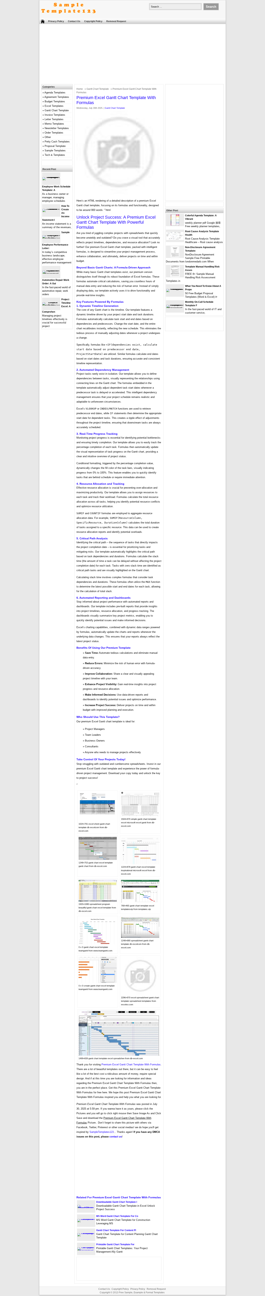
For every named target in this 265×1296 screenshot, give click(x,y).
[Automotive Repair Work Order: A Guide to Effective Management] (51, 273)
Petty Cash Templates (57, 141)
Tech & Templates (55, 154)
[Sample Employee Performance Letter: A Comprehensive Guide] (51, 238)
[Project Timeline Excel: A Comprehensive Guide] (51, 305)
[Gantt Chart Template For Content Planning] (86, 1233)
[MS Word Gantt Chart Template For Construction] (86, 1219)
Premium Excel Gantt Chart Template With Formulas (131, 1064)
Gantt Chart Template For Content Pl (116, 1230)
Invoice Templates (55, 114)
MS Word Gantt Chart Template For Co (117, 1216)
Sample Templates (55, 150)
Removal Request (116, 21)
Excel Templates (54, 105)
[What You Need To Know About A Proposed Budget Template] (175, 288)
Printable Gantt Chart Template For (115, 1244)
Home (79, 89)
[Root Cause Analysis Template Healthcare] (175, 239)
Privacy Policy (56, 21)
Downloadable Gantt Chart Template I (116, 1202)
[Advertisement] (132, 55)
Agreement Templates (56, 97)
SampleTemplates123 (101, 1131)
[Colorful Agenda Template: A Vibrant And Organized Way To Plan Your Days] (175, 224)
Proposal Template (55, 146)
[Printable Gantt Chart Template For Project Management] (86, 1250)
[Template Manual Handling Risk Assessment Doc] (175, 276)
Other (48, 137)
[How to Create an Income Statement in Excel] (51, 208)
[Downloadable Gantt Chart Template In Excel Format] (86, 1207)
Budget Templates (55, 101)
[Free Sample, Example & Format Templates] (68, 16)
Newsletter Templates (57, 128)
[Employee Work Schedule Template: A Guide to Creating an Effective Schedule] (51, 177)
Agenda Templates (54, 92)
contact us (115, 1136)
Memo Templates (54, 123)
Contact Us (74, 21)
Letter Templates (54, 119)
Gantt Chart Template (98, 89)
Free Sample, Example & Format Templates (142, 1292)
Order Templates (54, 132)
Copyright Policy (93, 21)
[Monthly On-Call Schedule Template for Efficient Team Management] (175, 307)
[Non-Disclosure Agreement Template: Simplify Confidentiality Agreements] (175, 256)
